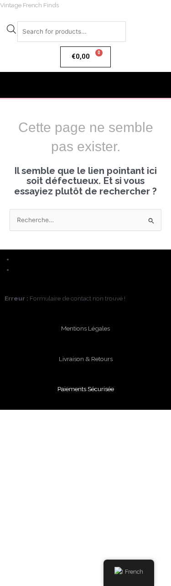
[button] (85, 84)
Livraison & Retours (86, 358)
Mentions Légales (85, 328)
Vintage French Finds (29, 5)
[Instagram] (17, 269)
